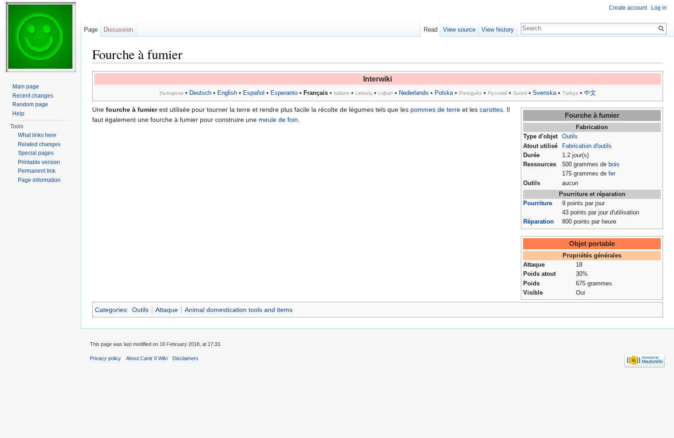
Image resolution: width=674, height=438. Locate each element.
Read (430, 29)
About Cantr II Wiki (146, 358)
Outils (570, 136)
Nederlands (414, 92)
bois (613, 164)
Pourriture (537, 203)
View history (497, 29)
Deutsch (200, 92)
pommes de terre (435, 109)
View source (459, 29)
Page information (39, 180)
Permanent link (36, 171)
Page (91, 29)
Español (254, 92)
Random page (30, 104)
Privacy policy (105, 358)
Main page (25, 86)
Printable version (39, 162)
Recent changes (32, 96)
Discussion (118, 29)
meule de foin (278, 119)
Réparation (538, 222)
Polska (444, 92)
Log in (659, 8)
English (227, 92)
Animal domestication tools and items (239, 309)
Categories (111, 309)
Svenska (544, 92)
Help (18, 113)
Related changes (39, 144)
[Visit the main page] (40, 36)
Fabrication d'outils (587, 146)
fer (611, 173)
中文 (590, 92)
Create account (628, 8)
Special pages (36, 153)
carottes (491, 109)
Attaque (166, 309)
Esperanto (284, 92)
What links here (37, 135)
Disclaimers (185, 358)
